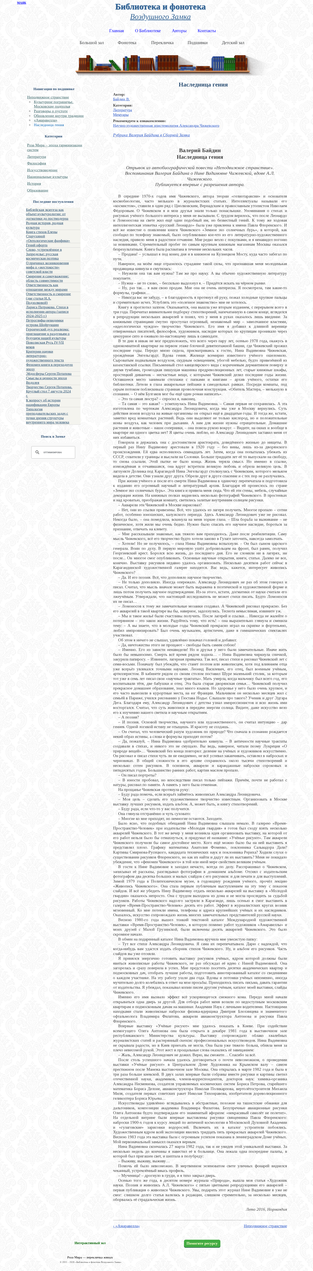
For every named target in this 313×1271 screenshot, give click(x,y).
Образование (37, 190)
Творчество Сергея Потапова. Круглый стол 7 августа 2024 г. (49, 391)
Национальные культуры (47, 177)
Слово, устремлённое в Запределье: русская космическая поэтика (44, 254)
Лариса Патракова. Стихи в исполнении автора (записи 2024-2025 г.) (47, 311)
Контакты (207, 30)
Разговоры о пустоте (51, 111)
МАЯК (21, 2)
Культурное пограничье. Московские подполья (53, 104)
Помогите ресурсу (202, 1243)
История (34, 183)
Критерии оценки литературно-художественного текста (45, 355)
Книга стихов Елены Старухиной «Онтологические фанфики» (48, 236)
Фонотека (127, 42)
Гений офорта (36, 245)
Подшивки (198, 42)
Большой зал (92, 42)
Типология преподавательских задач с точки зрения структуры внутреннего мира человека (47, 415)
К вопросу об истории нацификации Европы (43, 402)
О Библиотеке (148, 30)
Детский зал (233, 42)
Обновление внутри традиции (59, 116)
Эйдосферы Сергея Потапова (49, 374)
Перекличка (162, 42)
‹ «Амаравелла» (126, 1226)
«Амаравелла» (45, 120)
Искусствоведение (42, 170)
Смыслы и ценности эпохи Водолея (46, 380)
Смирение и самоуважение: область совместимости (47, 278)
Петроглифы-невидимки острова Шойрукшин (44, 322)
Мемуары (121, 115)
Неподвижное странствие (48, 97)
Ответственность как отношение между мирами (46, 287)
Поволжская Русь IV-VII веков (45, 344)
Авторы (179, 30)
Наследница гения (49, 125)
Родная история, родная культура (44, 225)
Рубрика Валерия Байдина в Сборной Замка (151, 135)
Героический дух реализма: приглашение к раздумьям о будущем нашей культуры (48, 333)
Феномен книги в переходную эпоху (49, 367)
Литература (36, 156)
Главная (116, 30)
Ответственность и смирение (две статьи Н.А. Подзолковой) (48, 298)
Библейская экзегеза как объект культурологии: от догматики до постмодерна (47, 214)
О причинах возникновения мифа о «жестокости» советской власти (47, 267)
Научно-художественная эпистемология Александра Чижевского (166, 125)
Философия (36, 163)
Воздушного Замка (160, 16)
